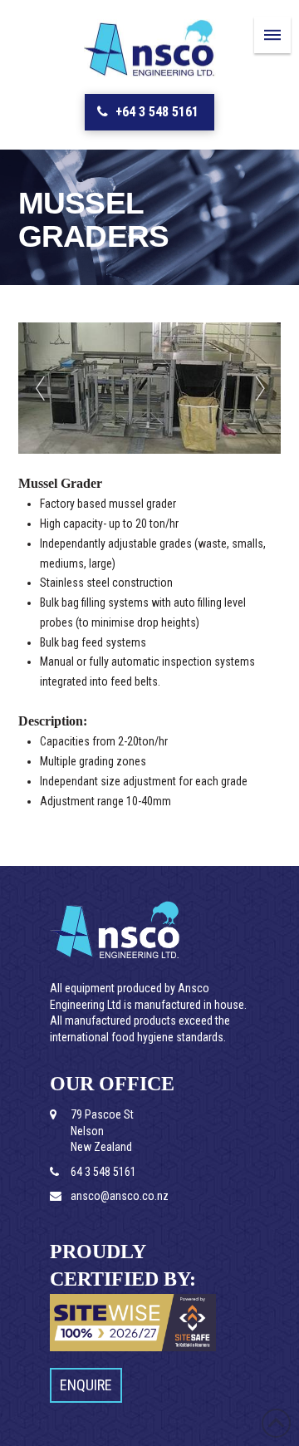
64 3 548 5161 (103, 1171)
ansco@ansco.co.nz (120, 1196)
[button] (272, 35)
